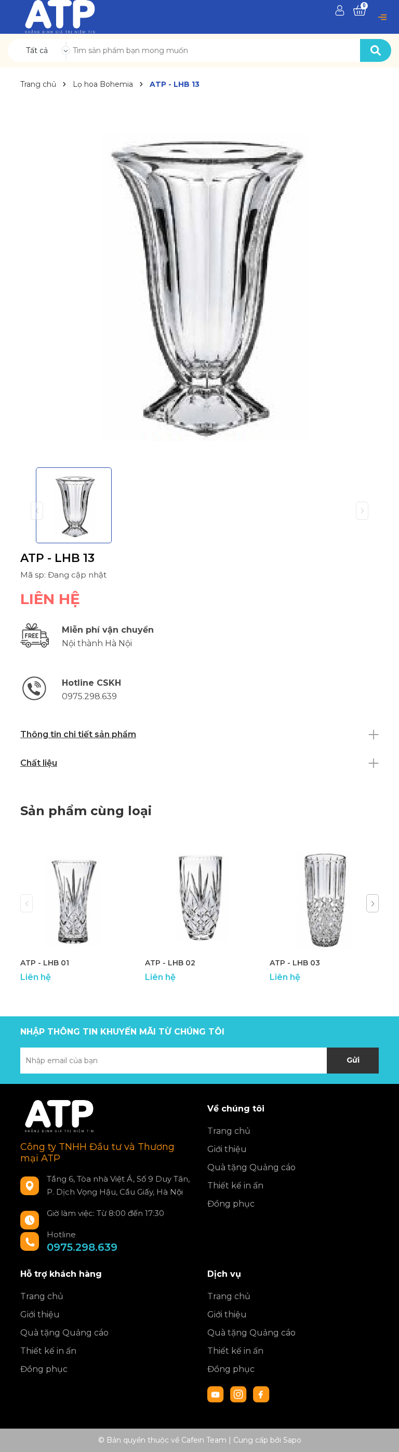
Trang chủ (228, 1131)
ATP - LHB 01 (44, 962)
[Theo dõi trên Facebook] (261, 1393)
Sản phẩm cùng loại (86, 810)
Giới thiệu (227, 1149)
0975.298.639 (82, 1247)
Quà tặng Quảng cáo (251, 1167)
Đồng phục (231, 1204)
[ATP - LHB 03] (324, 897)
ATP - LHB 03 (295, 962)
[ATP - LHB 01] (74, 897)
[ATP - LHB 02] (199, 897)
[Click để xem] (199, 280)
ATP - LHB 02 (170, 962)
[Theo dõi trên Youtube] (216, 1393)
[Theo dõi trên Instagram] (239, 1393)
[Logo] (60, 16)
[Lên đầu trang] (381, 1434)
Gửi (353, 1060)
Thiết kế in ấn (235, 1186)
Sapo (292, 1440)
